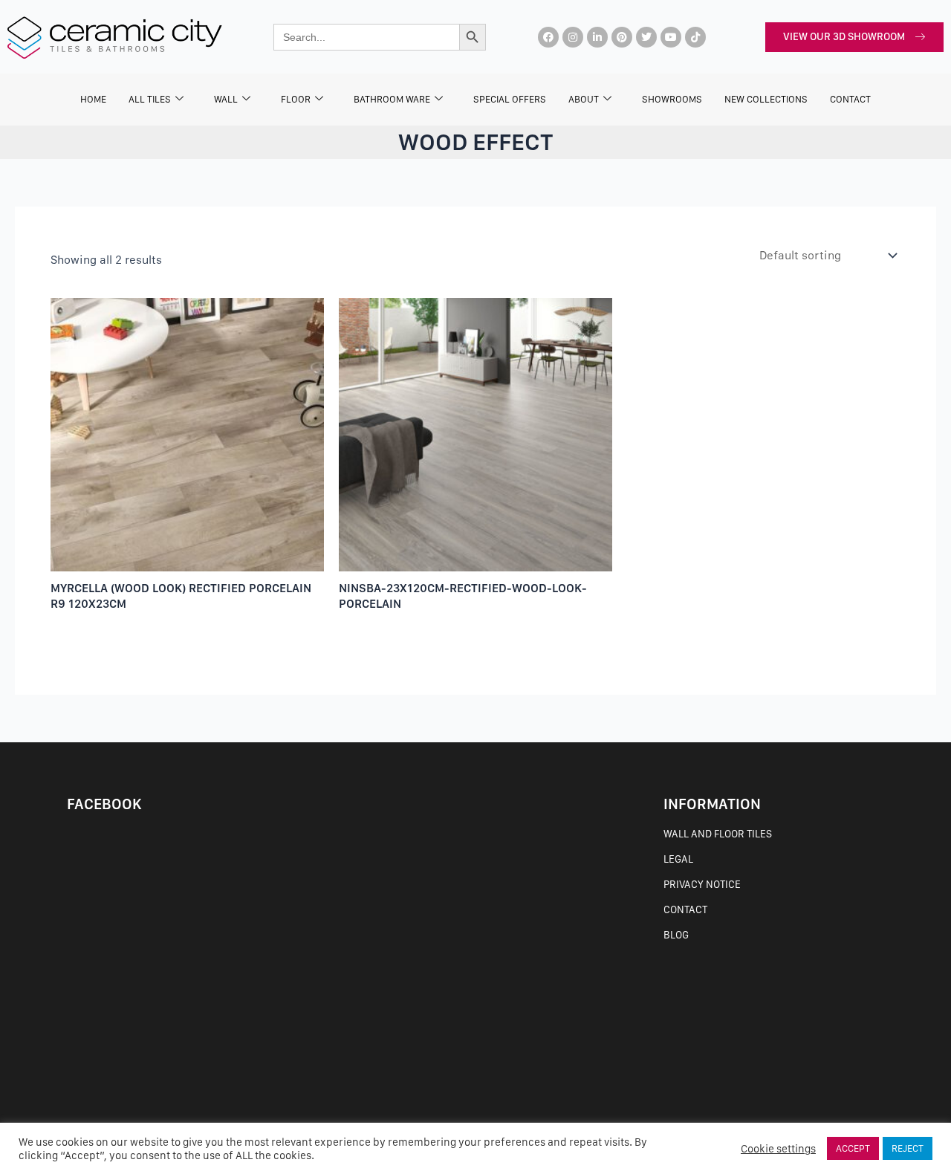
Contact (685, 909)
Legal (678, 859)
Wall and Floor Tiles (717, 834)
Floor (296, 99)
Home (93, 99)
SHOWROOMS (672, 99)
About (583, 99)
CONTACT (850, 99)
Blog (676, 935)
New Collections (766, 99)
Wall (226, 99)
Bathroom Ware (392, 99)
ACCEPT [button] (853, 1148)
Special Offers (509, 99)
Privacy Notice (702, 884)
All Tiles (150, 99)
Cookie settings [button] (778, 1148)
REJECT (908, 1148)
